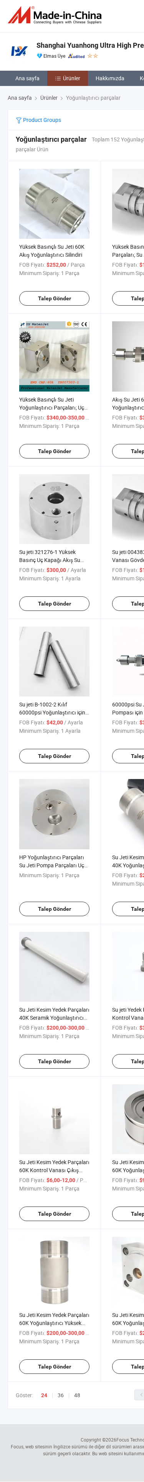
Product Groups (41, 119)
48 (77, 1395)
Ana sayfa (27, 78)
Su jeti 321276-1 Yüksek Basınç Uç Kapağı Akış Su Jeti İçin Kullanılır (49, 560)
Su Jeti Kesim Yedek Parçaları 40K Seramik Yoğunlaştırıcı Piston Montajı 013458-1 (54, 1017)
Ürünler (71, 78)
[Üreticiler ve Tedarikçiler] (56, 15)
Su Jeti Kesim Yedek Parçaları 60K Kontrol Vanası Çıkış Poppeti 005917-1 (54, 1170)
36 (61, 1395)
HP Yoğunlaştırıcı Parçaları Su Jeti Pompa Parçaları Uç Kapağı (51, 865)
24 (44, 1395)
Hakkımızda (110, 78)
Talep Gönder (54, 298)
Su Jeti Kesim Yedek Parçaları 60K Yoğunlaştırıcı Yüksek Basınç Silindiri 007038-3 (54, 1323)
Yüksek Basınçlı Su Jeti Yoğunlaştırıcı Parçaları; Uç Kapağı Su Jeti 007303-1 (51, 407)
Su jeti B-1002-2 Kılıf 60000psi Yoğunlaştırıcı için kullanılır (52, 712)
